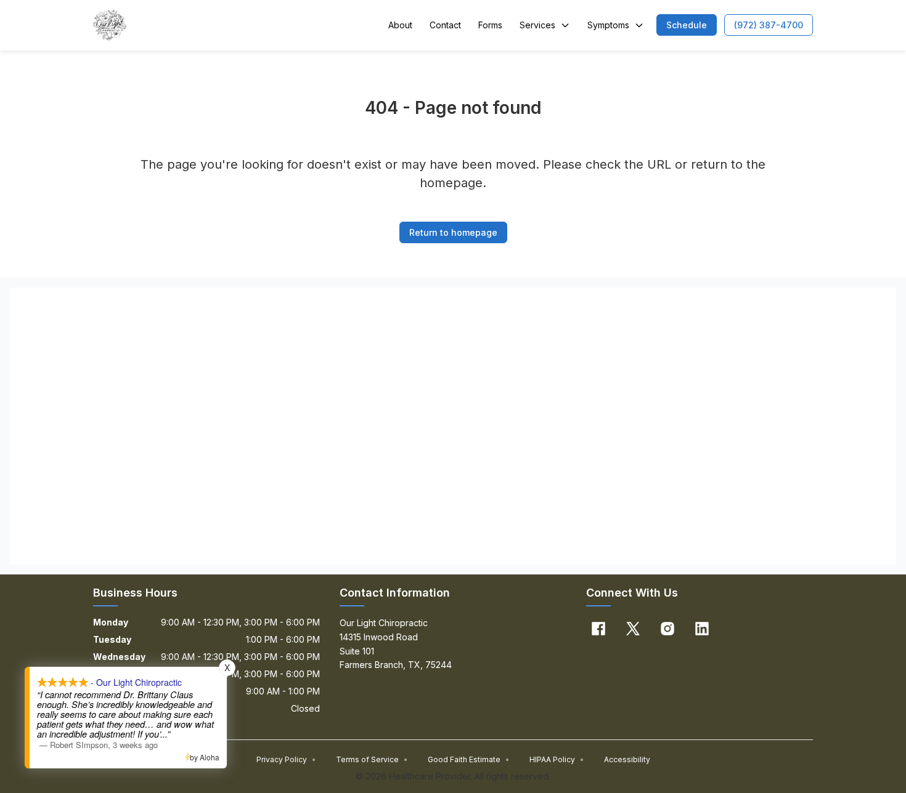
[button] (686, 25)
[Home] (109, 25)
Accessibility (627, 759)
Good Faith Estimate (469, 759)
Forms (490, 25)
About (400, 25)
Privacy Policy (286, 759)
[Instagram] (667, 628)
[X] (633, 628)
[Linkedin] (702, 628)
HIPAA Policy (556, 759)
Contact (445, 25)
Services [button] (537, 25)
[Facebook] (598, 628)
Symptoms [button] (608, 25)
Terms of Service (372, 759)
